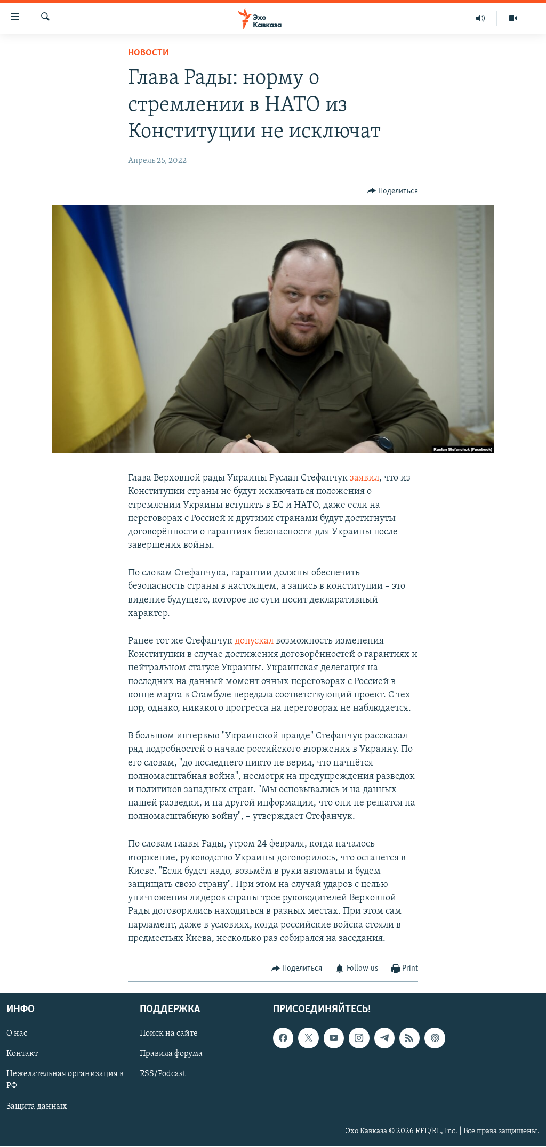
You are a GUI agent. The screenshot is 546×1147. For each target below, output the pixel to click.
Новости (148, 53)
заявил (364, 478)
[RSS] (409, 1038)
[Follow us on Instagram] (359, 1038)
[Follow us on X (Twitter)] (308, 1038)
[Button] (393, 191)
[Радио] (480, 18)
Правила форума (171, 1054)
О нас (16, 1034)
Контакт (22, 1054)
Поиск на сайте (169, 1034)
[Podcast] (434, 1038)
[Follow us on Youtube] (334, 1038)
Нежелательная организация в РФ (65, 1080)
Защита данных (36, 1106)
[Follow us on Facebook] (283, 1038)
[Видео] (513, 18)
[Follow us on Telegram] (384, 1038)
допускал (254, 641)
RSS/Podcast (163, 1074)
